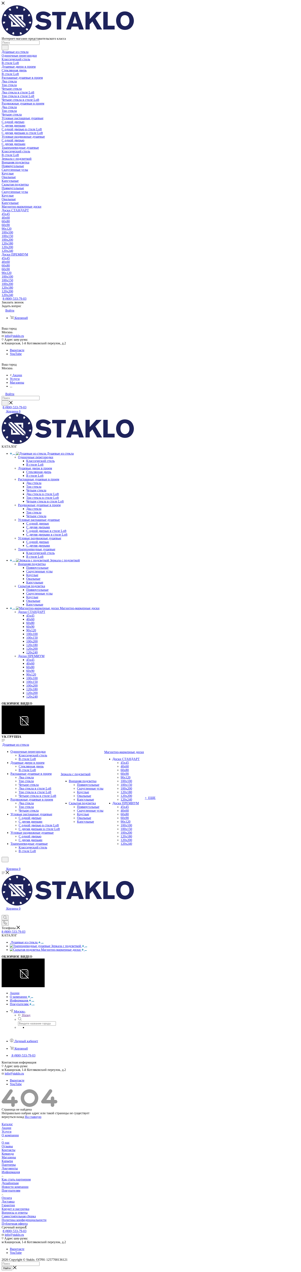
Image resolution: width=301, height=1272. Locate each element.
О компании (10, 1135)
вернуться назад (13, 1117)
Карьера (7, 1161)
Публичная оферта (15, 1223)
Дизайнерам (10, 1183)
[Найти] (5, 47)
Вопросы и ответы (15, 1212)
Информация (11, 1172)
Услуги (6, 1131)
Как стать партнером (16, 1179)
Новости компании (15, 1187)
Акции (6, 1128)
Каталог (7, 1124)
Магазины (9, 1157)
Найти (7, 1268)
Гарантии (8, 1205)
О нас (6, 1142)
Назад (26, 1015)
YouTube (16, 354)
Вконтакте (17, 350)
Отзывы (7, 1146)
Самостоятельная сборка (19, 1216)
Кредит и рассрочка (15, 1209)
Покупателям (11, 1190)
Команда (8, 1153)
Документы (10, 1168)
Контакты (8, 1150)
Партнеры (9, 1164)
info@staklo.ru (14, 336)
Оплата (7, 1198)
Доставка (8, 1201)
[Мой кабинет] (3, 864)
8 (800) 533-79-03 (14, 298)
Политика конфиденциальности (24, 1220)
